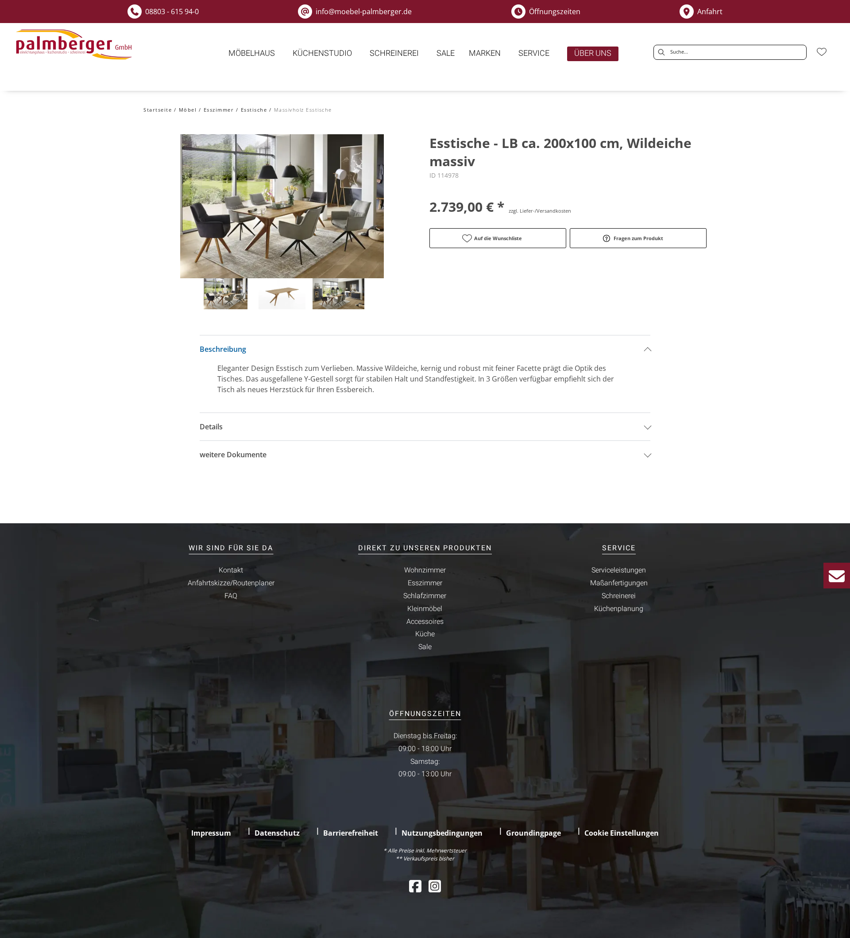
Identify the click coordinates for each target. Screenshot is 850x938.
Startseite (157, 109)
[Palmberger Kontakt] (836, 575)
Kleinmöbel (424, 608)
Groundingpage (533, 833)
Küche (425, 634)
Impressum (211, 833)
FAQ (230, 596)
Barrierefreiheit (350, 833)
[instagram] (435, 885)
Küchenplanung (618, 608)
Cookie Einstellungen (621, 833)
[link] (251, 53)
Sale (425, 647)
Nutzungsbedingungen (442, 833)
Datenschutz (277, 833)
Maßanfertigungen (619, 583)
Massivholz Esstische (303, 109)
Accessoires (425, 621)
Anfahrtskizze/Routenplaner (231, 583)
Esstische (254, 109)
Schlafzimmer (424, 596)
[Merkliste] (822, 52)
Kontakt (231, 570)
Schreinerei (619, 596)
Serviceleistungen (618, 570)
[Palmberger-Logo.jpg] (75, 44)
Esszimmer (219, 109)
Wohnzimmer (425, 570)
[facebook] (415, 885)
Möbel (188, 109)
